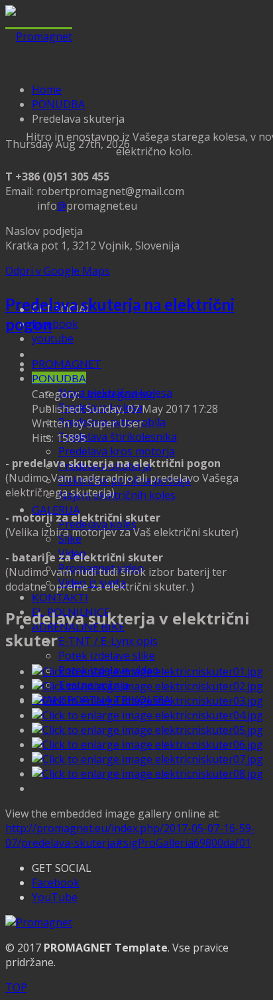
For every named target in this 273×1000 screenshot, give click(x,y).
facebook (55, 324)
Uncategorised (118, 394)
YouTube (55, 897)
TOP (16, 987)
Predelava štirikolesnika (117, 436)
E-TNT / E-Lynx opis (108, 641)
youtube (53, 338)
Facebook (56, 882)
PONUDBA (59, 378)
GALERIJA (56, 509)
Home (47, 89)
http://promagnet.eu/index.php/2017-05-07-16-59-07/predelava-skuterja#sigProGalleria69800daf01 (130, 835)
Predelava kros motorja (116, 451)
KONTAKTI (60, 597)
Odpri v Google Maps (57, 270)
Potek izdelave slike (106, 655)
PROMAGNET (66, 363)
